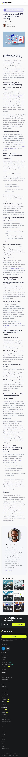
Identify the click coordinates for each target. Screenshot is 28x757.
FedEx (15, 460)
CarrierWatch (4, 659)
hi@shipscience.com (6, 642)
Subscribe (14, 636)
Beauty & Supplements (6, 677)
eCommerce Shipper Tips (15, 10)
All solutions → (4, 689)
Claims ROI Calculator (6, 719)
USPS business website (17, 268)
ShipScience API (5, 669)
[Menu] (25, 3)
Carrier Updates (5, 716)
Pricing (3, 743)
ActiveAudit (4, 657)
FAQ (2, 728)
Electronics (3, 686)
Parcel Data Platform (7, 664)
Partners (3, 739)
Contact (3, 741)
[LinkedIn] (8, 649)
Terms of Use (4, 755)
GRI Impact (5, 701)
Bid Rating (4, 699)
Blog (2, 726)
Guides (4, 709)
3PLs (2, 684)
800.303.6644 (4, 644)
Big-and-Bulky (4, 679)
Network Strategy (5, 697)
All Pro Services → (5, 704)
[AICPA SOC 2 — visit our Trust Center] (3, 649)
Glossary (4, 712)
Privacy (9, 755)
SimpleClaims (4, 655)
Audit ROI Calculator (5, 721)
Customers (3, 714)
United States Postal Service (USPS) (12, 96)
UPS (21, 460)
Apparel (3, 675)
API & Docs (3, 723)
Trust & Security (5, 748)
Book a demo (6, 624)
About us (3, 734)
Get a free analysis (18, 624)
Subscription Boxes (5, 682)
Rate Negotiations (5, 694)
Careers (3, 736)
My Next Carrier (6, 662)
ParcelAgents (5, 666)
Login (2, 746)
